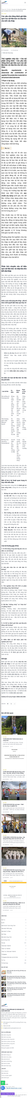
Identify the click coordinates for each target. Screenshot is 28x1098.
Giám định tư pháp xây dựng (8, 1041)
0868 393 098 (6, 1025)
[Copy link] (14, 703)
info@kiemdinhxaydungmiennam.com (12, 1028)
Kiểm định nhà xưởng (6, 1057)
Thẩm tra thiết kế (5, 1045)
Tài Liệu (9, 9)
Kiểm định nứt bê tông (6, 1061)
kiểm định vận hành (16, 693)
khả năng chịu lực (21, 502)
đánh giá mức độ (18, 652)
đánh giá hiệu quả (13, 63)
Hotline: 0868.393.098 (8, 1094)
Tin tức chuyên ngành (6, 1075)
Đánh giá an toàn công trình (7, 1039)
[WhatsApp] (3, 1083)
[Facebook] (7, 703)
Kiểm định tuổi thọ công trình (8, 1043)
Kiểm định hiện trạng (6, 1065)
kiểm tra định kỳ (13, 575)
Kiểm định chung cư (6, 1054)
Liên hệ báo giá (5, 1077)
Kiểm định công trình (6, 1035)
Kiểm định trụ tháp (5, 1063)
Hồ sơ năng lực (4, 1071)
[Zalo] (11, 703)
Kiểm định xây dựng (6, 1037)
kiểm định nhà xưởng (17, 371)
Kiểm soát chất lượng (8, 301)
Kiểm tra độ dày (9, 353)
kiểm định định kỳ (13, 674)
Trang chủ (3, 9)
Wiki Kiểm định (4, 1073)
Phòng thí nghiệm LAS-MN (7, 1048)
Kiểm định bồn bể (5, 1059)
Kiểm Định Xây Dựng (20, 686)
